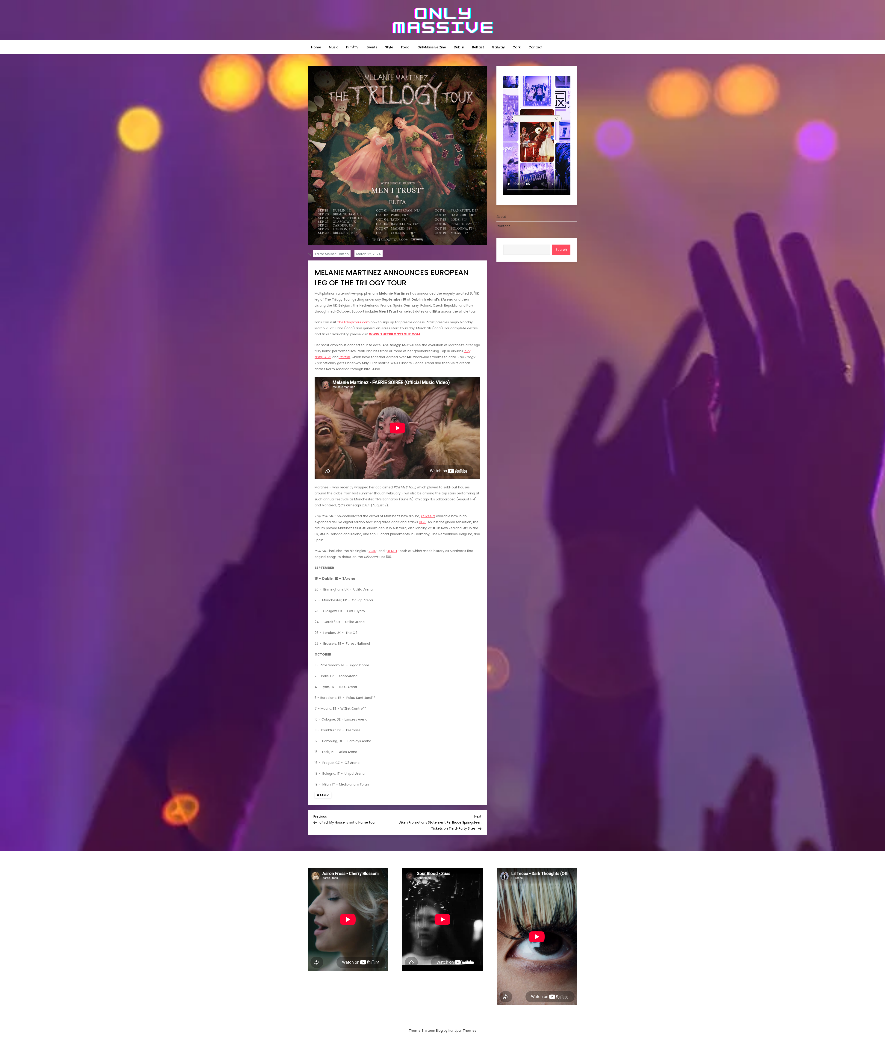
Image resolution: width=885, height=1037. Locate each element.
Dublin (459, 47)
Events (371, 47)
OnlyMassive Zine (431, 47)
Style (389, 47)
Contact (535, 47)
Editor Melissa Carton (332, 254)
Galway (498, 47)
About (501, 216)
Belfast (478, 47)
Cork (517, 47)
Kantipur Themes (462, 1030)
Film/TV (352, 47)
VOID (372, 551)
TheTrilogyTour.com (353, 322)
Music (333, 47)
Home (316, 47)
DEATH (392, 551)
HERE (422, 522)
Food (405, 47)
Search (561, 249)
